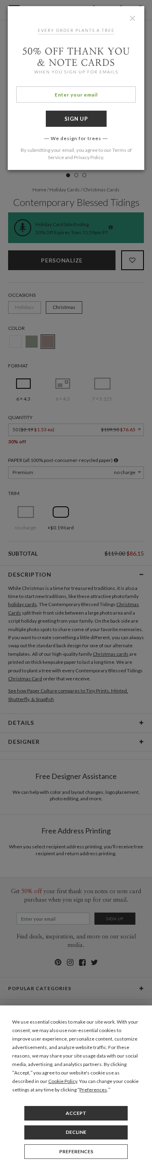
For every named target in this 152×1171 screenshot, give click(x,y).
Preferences (76, 1151)
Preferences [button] (93, 1090)
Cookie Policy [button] (62, 1081)
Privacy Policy (88, 157)
